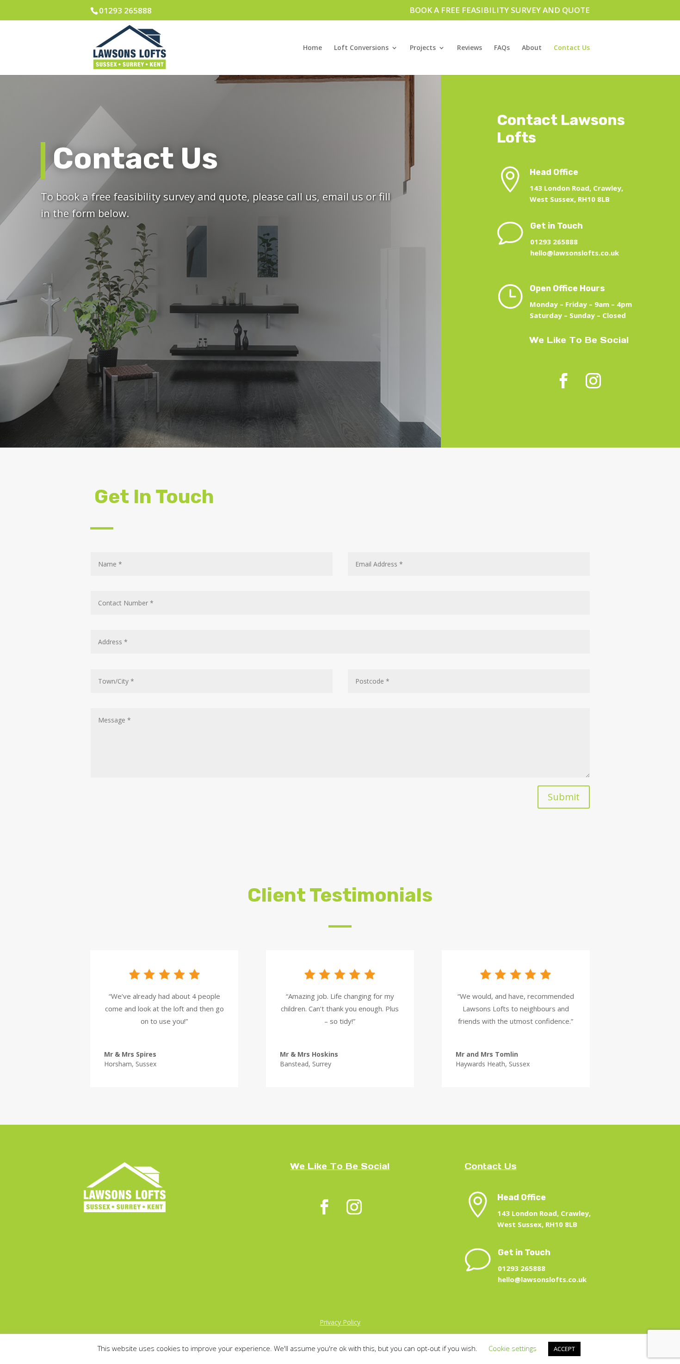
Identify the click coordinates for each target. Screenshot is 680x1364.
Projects (423, 48)
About (532, 48)
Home (312, 48)
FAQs (502, 48)
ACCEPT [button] (564, 1349)
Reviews (469, 48)
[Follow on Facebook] (563, 381)
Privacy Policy (340, 1322)
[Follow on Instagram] (593, 381)
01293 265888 (125, 10)
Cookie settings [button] (512, 1348)
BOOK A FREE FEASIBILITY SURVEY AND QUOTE (499, 10)
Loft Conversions (361, 48)
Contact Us (572, 48)
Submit (564, 797)
